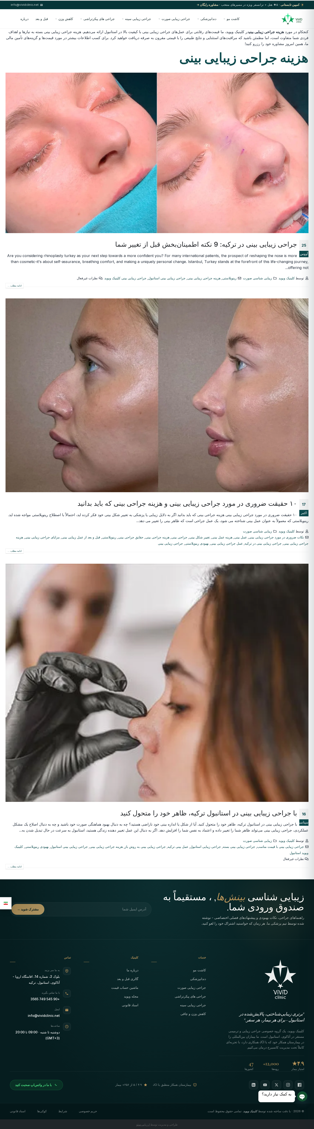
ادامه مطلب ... (15, 285)
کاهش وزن (65, 19)
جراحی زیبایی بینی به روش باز (145, 847)
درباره (24, 19)
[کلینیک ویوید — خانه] (291, 19)
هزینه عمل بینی (222, 537)
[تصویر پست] (157, 153)
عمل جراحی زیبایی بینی (227, 543)
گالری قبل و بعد (127, 979)
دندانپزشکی (208, 19)
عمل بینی (240, 537)
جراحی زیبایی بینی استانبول (167, 278)
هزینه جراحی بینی (157, 537)
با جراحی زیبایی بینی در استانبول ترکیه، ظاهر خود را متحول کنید (208, 813)
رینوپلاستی (229, 278)
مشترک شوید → (28, 909)
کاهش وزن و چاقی (193, 1014)
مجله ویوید (131, 996)
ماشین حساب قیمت (124, 987)
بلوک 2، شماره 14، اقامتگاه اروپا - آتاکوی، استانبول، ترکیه (36, 979)
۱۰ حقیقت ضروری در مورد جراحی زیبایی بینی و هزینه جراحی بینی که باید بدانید (187, 503)
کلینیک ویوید (287, 278)
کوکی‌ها (42, 1111)
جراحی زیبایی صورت (176, 19)
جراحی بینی (179, 537)
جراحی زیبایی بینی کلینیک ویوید (125, 278)
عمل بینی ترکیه (178, 847)
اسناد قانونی (130, 1005)
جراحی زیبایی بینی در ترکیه (263, 543)
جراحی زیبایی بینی (170, 543)
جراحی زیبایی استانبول (205, 847)
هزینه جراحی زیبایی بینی (203, 278)
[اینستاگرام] (288, 1084)
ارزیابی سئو (143, 1124)
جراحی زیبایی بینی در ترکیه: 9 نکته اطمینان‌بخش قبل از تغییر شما (206, 244)
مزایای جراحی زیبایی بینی (42, 537)
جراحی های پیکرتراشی (99, 19)
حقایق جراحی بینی (130, 537)
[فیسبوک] (299, 1084)
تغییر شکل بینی (199, 537)
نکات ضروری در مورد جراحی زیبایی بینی (276, 537)
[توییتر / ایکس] (276, 1084)
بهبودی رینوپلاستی (197, 543)
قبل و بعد (41, 19)
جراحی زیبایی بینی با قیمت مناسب (280, 847)
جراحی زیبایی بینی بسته (239, 847)
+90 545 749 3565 (45, 999)
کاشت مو (233, 19)
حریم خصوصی (88, 1111)
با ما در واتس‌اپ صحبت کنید (33, 1085)
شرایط (62, 1111)
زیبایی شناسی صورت (257, 278)
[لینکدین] (253, 1084)
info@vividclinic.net (44, 1016)
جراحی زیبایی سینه (138, 19)
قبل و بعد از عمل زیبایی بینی (81, 537)
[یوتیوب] (265, 1084)
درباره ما (132, 970)
